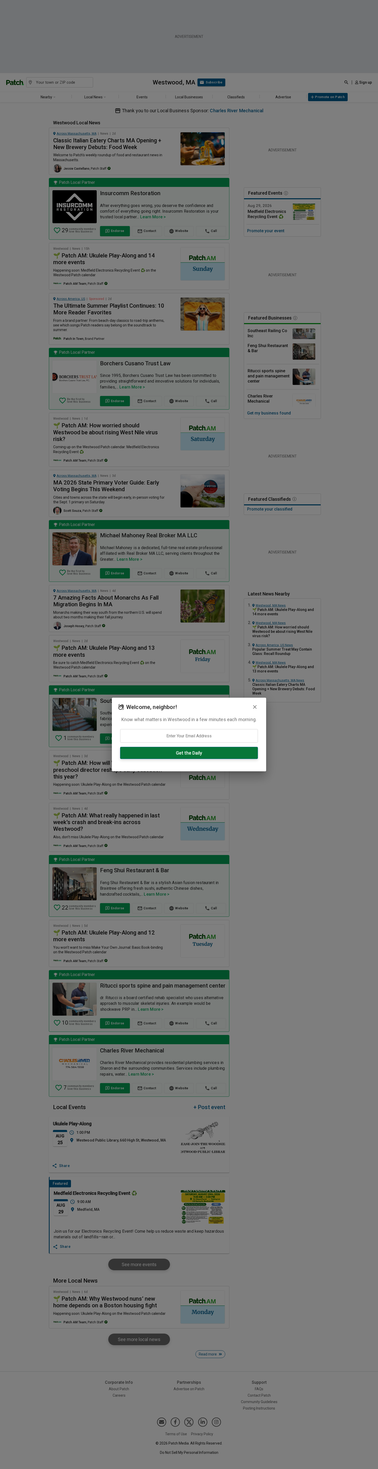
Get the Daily (189, 753)
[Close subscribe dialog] (255, 707)
